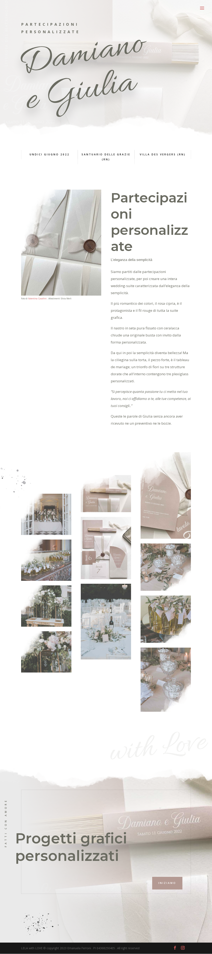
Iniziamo (167, 883)
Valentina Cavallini (37, 298)
